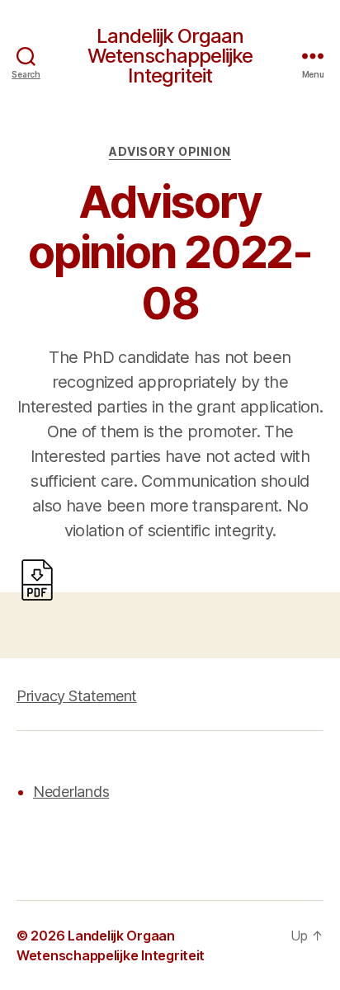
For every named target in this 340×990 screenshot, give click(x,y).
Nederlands (71, 791)
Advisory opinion (169, 151)
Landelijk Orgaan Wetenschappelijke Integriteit (170, 56)
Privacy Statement (77, 696)
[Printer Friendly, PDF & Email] (37, 579)
